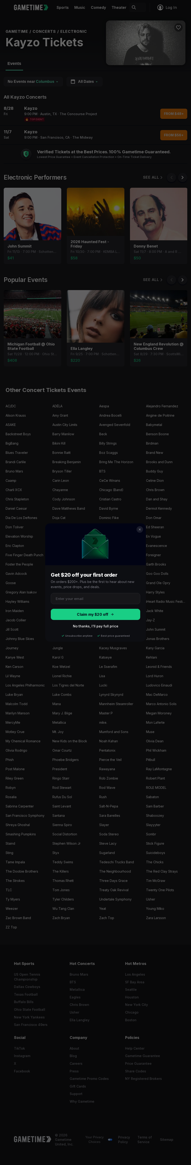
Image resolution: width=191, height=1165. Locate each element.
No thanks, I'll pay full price (95, 626)
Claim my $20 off (92, 614)
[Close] (139, 529)
